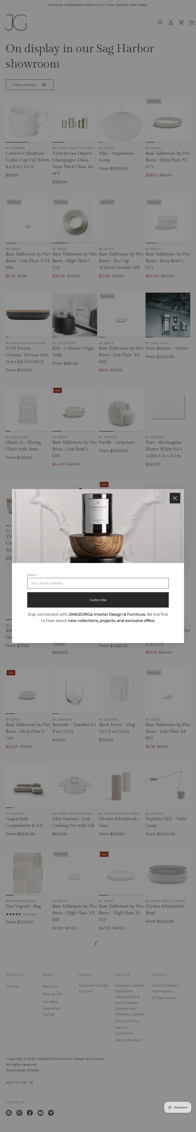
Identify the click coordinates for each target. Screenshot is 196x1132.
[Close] (175, 498)
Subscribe (98, 600)
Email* (32, 575)
